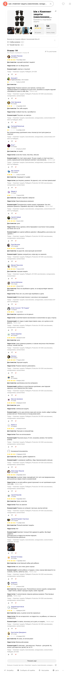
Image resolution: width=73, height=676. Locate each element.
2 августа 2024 (20, 174)
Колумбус (10, 670)
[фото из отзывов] (11, 547)
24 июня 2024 (20, 586)
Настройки (45, 670)
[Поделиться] (55, 11)
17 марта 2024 (20, 360)
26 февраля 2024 (21, 403)
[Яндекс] (5, 4)
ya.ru (57, 670)
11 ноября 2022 (20, 522)
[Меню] (70, 4)
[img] (11, 60)
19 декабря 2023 (21, 498)
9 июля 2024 (19, 221)
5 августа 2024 (20, 82)
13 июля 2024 (20, 195)
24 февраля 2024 (21, 428)
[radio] (8, 74)
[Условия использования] (55, 40)
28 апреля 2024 (20, 337)
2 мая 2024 (19, 312)
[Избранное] (63, 4)
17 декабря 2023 (21, 560)
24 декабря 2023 (21, 474)
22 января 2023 (20, 636)
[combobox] (27, 3)
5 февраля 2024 (20, 610)
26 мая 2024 (19, 286)
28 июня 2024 (20, 248)
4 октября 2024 (20, 130)
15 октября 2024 (20, 59)
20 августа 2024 (21, 149)
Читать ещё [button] (33, 91)
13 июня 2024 (20, 269)
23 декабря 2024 (21, 106)
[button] (10, 30)
